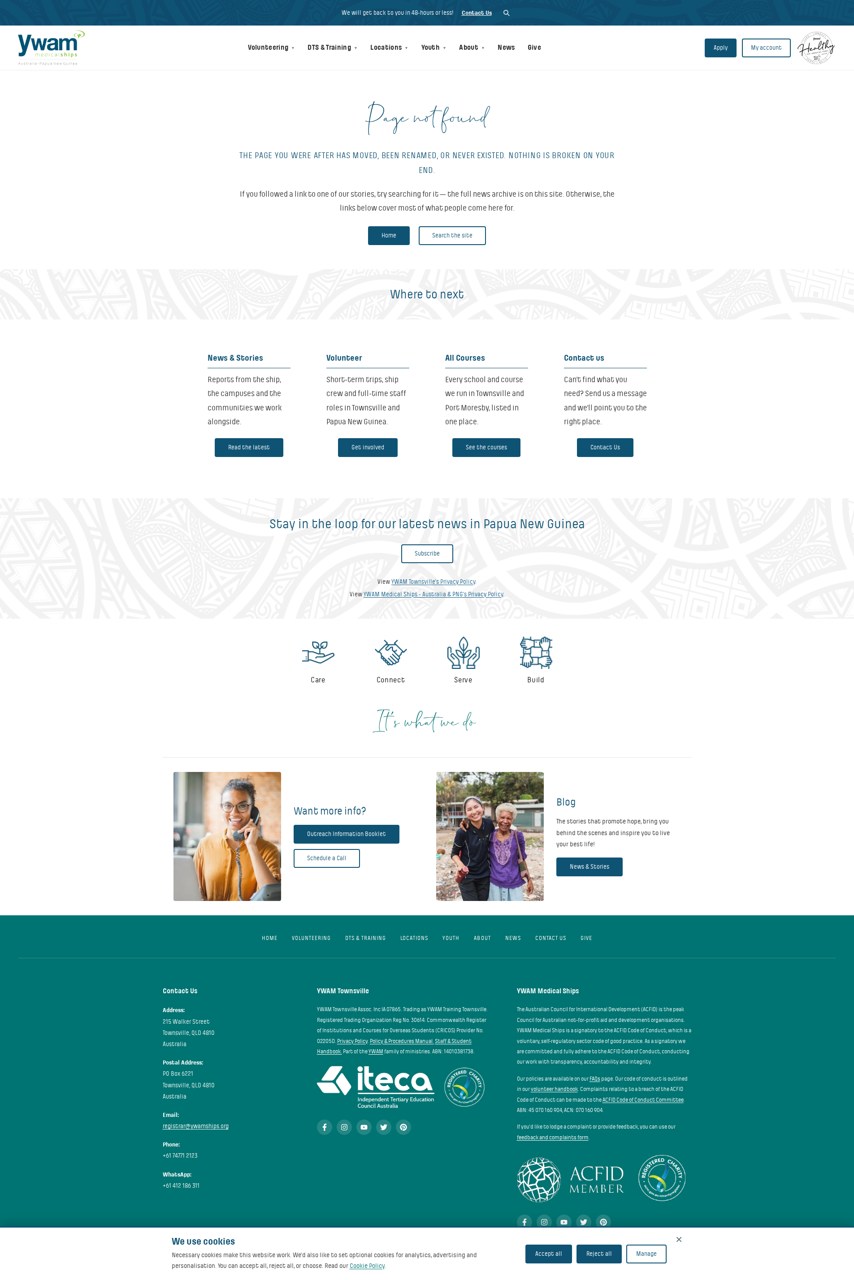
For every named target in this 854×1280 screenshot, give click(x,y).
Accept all (548, 1253)
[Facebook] (324, 1127)
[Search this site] (506, 12)
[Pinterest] (403, 1127)
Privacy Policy (352, 1041)
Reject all (599, 1253)
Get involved (367, 447)
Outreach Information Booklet (346, 834)
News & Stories (589, 866)
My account (766, 47)
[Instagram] (344, 1127)
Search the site (452, 235)
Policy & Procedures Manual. (402, 1041)
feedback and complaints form (553, 1137)
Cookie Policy (367, 1265)
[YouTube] (364, 1127)
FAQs (595, 1079)
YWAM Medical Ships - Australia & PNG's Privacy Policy (433, 594)
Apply (721, 47)
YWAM (375, 1051)
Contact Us (477, 12)
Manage (646, 1253)
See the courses (486, 447)
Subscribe (427, 553)
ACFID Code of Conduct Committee (643, 1100)
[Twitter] (383, 1127)
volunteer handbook (554, 1089)
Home (388, 235)
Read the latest (249, 447)
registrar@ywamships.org (196, 1126)
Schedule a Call (327, 858)
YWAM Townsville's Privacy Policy (433, 581)
